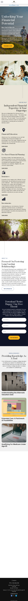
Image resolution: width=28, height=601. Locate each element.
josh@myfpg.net (14, 593)
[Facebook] (12, 596)
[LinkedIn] (16, 596)
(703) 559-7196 (15, 582)
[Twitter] (14, 596)
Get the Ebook (14, 337)
